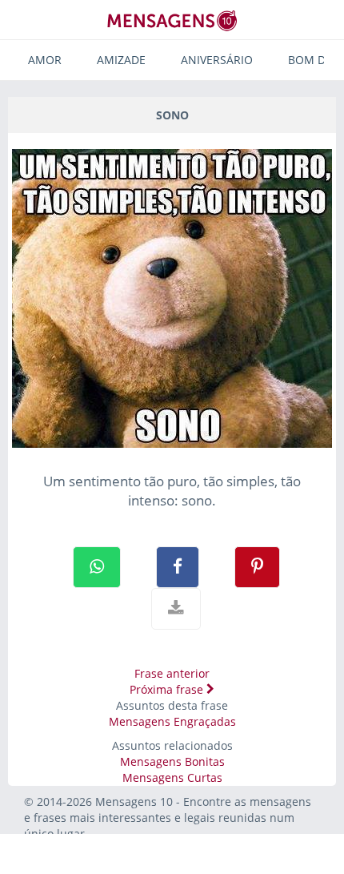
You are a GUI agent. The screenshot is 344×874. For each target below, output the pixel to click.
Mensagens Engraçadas (172, 721)
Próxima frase (168, 689)
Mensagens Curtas (172, 777)
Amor (45, 59)
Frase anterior (172, 673)
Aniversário (217, 59)
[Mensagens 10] (172, 20)
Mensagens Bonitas (172, 761)
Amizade (121, 59)
